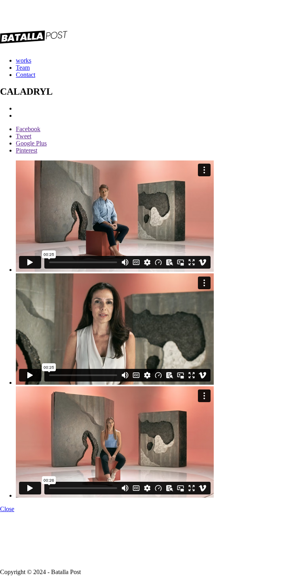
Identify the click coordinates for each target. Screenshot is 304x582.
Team (23, 67)
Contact (25, 74)
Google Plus (31, 143)
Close (7, 509)
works (23, 60)
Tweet (23, 136)
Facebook (28, 129)
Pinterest (26, 150)
